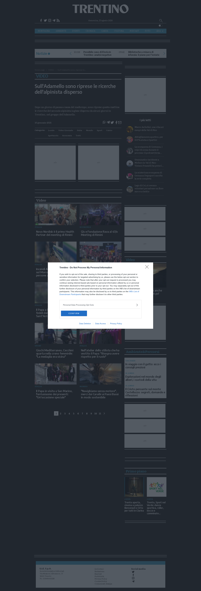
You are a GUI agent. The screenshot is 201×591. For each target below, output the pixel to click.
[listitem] (100, 305)
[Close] (147, 267)
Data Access (100, 323)
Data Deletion (85, 323)
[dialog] (100, 295)
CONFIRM (74, 313)
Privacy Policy (116, 323)
